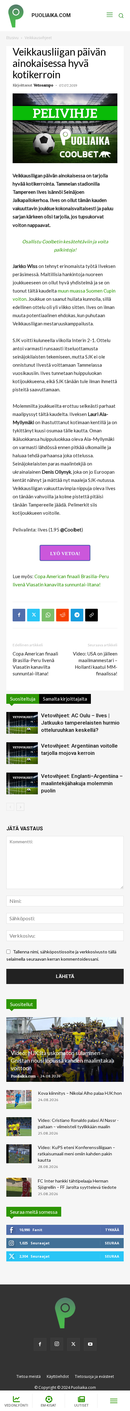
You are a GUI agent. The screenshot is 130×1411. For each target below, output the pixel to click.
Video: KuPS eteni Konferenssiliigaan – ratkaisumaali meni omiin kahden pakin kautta (76, 1154)
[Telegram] (77, 615)
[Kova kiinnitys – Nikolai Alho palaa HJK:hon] (19, 1099)
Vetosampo (43, 85)
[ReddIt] (62, 615)
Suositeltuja (22, 699)
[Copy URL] (91, 615)
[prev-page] (10, 807)
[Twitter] (33, 615)
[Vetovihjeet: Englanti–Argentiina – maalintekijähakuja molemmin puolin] (22, 783)
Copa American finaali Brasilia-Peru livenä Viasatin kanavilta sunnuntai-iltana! (35, 663)
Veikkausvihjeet (38, 37)
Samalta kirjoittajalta (65, 699)
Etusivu (12, 37)
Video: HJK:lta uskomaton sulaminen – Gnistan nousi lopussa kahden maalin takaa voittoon (62, 1060)
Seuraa (112, 1243)
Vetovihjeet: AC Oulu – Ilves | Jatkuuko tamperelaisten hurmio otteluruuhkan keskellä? (80, 722)
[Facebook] (19, 615)
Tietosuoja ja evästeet (94, 1376)
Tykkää (112, 1229)
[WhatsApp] (48, 615)
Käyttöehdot (58, 1376)
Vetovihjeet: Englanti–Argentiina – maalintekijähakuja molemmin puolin (82, 783)
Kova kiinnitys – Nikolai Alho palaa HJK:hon (80, 1093)
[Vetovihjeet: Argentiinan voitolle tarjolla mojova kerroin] (22, 753)
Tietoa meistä (28, 1376)
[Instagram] (56, 1344)
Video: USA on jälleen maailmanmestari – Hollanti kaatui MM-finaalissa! (95, 663)
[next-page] (20, 807)
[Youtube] (90, 1344)
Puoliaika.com (23, 1076)
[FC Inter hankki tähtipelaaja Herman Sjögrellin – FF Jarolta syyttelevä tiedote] (19, 1187)
